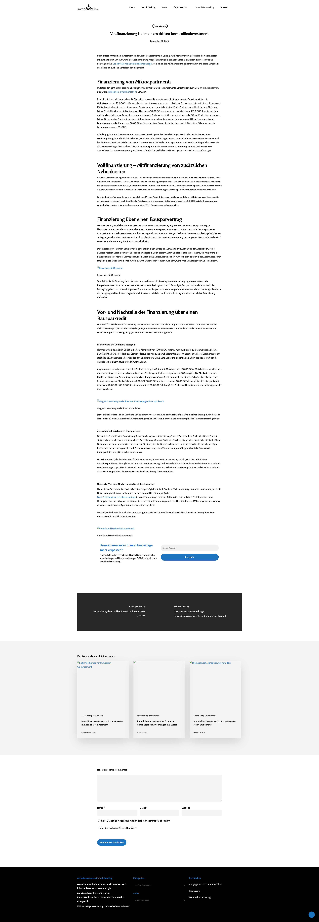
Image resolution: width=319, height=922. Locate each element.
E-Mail (143, 807)
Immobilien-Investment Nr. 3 (122, 91)
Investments (98, 716)
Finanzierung (160, 26)
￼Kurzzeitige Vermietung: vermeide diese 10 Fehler (103, 906)
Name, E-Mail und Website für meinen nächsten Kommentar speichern (135, 820)
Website (186, 807)
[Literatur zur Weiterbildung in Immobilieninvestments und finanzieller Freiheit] (201, 612)
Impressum (194, 891)
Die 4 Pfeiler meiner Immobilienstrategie (132, 63)
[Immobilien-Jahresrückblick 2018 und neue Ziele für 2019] (118, 612)
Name (101, 807)
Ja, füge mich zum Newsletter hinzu (118, 828)
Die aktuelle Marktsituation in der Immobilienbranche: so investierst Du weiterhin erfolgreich (100, 897)
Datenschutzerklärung (200, 897)
